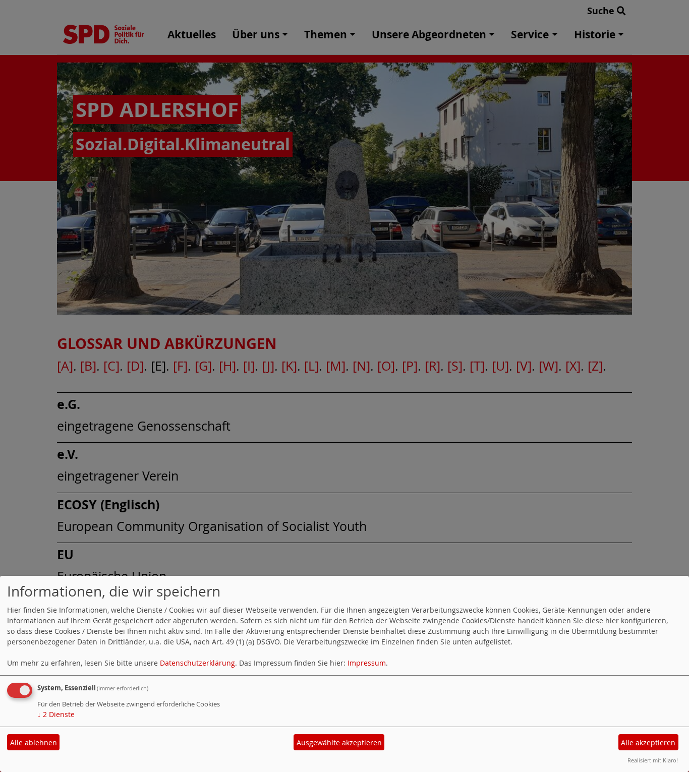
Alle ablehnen (33, 742)
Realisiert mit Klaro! (652, 760)
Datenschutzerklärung (197, 663)
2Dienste (56, 714)
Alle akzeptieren (648, 742)
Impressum (367, 663)
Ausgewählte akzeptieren (339, 742)
